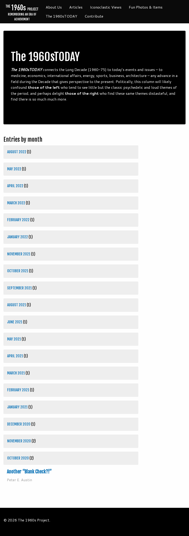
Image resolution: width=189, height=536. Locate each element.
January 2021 (17, 407)
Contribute (94, 16)
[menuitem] (53, 7)
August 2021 (16, 305)
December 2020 (18, 424)
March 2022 (16, 203)
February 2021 (18, 390)
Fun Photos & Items (145, 7)
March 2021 (16, 373)
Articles (76, 7)
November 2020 (19, 441)
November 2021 (18, 254)
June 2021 (14, 322)
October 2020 (18, 458)
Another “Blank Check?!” (29, 472)
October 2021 (17, 271)
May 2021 (14, 339)
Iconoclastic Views (105, 7)
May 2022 (14, 169)
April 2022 (15, 186)
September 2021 (19, 288)
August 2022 (16, 152)
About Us (54, 7)
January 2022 (17, 237)
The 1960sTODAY (61, 16)
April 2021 (15, 356)
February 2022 (18, 219)
